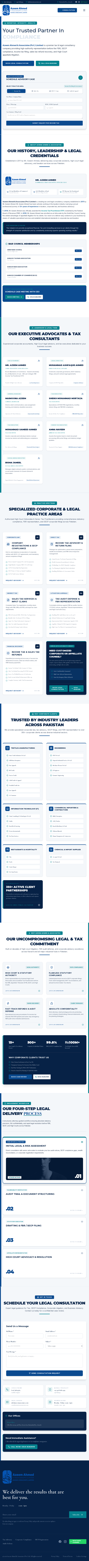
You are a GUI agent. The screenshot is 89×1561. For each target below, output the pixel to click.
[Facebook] (76, 2)
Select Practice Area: (15, 86)
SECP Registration (41, 1540)
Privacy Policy (55, 1556)
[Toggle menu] (84, 10)
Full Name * (10, 1331)
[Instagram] (79, 2)
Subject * (48, 1342)
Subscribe (76, 1515)
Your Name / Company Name (13, 97)
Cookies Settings (81, 1556)
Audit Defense (8, 1543)
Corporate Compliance (23, 1540)
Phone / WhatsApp (11, 104)
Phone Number (11, 1342)
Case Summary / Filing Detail (13, 112)
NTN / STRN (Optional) (51, 104)
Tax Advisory (7, 1540)
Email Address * (51, 1331)
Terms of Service (68, 1556)
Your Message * (11, 1352)
